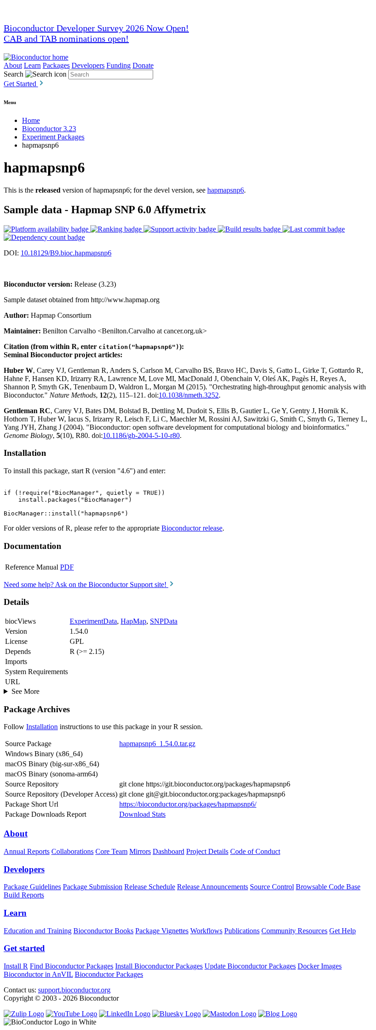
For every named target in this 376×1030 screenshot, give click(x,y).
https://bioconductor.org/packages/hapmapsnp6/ (187, 804)
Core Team (111, 851)
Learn (32, 65)
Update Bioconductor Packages (250, 966)
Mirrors (140, 851)
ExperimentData (93, 621)
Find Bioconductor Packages (71, 966)
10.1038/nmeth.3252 (189, 395)
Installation (42, 727)
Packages (56, 65)
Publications (242, 931)
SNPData (163, 621)
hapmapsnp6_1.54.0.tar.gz (157, 744)
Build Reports (24, 895)
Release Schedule (149, 887)
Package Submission (92, 887)
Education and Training (38, 931)
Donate (143, 65)
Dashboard (168, 851)
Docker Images (320, 966)
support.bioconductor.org (74, 990)
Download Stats (142, 814)
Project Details (207, 851)
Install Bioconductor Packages (159, 966)
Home (31, 120)
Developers (88, 65)
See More (25, 691)
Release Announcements (212, 887)
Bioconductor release (191, 528)
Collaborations (72, 851)
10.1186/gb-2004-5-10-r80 (141, 435)
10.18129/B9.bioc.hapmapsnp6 (66, 253)
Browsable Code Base (328, 887)
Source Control (272, 887)
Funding (118, 65)
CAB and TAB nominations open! (66, 38)
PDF (67, 567)
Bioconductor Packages (109, 974)
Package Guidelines (32, 887)
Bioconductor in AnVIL (38, 974)
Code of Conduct (255, 851)
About (13, 65)
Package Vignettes (161, 931)
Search (13, 74)
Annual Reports (27, 851)
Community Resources (294, 931)
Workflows (206, 931)
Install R (16, 966)
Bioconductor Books (103, 931)
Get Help (342, 931)
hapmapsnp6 (225, 190)
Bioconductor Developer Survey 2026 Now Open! (96, 28)
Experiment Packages (53, 137)
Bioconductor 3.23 (49, 129)
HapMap (133, 621)
